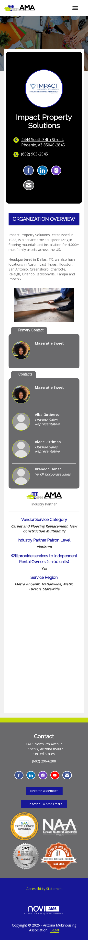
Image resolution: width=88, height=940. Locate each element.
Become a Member (44, 791)
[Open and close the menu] (59, 8)
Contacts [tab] (25, 374)
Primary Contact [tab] (31, 330)
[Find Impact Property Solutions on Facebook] (28, 170)
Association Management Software (44, 913)
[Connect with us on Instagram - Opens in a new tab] (42, 775)
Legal (54, 930)
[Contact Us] (67, 775)
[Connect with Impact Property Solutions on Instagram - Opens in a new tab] (56, 170)
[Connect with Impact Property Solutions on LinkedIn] (42, 170)
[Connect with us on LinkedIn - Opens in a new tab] (30, 775)
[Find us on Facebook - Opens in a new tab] (18, 775)
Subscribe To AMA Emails (44, 804)
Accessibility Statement (44, 888)
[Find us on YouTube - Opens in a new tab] (54, 775)
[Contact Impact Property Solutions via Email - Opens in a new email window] (28, 185)
